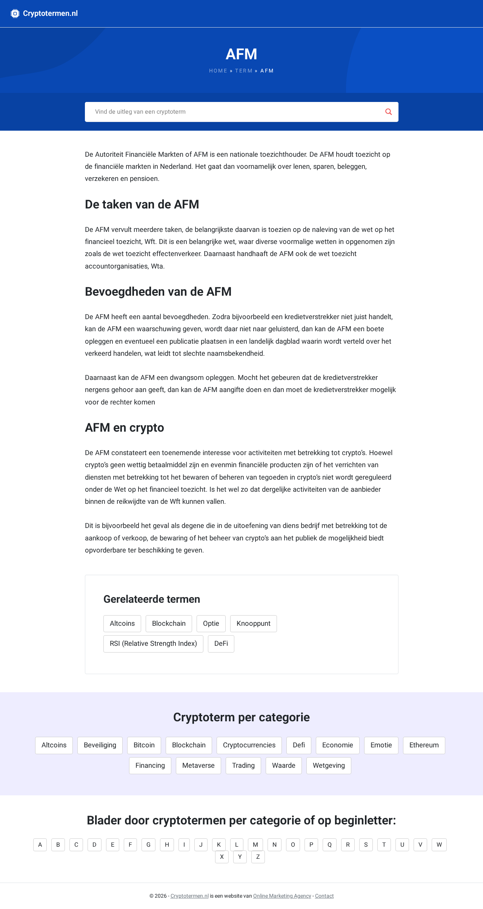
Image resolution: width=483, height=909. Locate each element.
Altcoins (122, 624)
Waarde (283, 766)
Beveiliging (100, 745)
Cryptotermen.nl (49, 13)
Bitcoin (144, 745)
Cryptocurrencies (249, 745)
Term (244, 71)
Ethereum (424, 745)
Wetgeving (329, 766)
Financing (150, 766)
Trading (243, 766)
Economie (337, 745)
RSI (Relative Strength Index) (153, 644)
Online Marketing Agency (282, 896)
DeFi (221, 644)
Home (218, 71)
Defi (299, 745)
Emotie (381, 745)
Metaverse (198, 766)
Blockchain (169, 624)
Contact (324, 896)
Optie (211, 624)
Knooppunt (254, 624)
